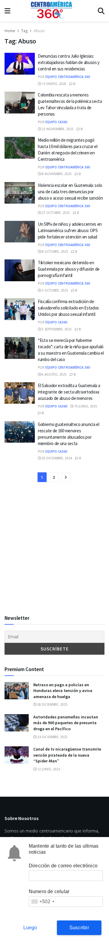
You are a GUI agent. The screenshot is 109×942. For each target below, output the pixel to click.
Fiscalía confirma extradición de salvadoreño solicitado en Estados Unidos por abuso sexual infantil (68, 308)
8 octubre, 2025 (54, 251)
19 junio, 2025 (85, 406)
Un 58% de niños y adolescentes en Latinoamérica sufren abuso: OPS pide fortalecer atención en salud (70, 230)
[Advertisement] (54, 548)
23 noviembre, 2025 (57, 129)
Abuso (39, 30)
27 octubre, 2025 (55, 213)
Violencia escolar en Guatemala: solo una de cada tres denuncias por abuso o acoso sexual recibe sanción (70, 191)
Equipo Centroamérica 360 (67, 77)
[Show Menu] (7, 11)
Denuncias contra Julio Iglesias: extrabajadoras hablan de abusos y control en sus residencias (69, 62)
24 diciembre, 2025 (52, 737)
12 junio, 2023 (48, 769)
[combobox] (42, 901)
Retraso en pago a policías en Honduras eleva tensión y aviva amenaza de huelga (62, 690)
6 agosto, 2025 (54, 374)
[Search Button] (101, 11)
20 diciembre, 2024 (56, 458)
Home (10, 30)
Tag (24, 30)
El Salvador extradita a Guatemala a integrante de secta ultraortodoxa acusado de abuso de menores (69, 392)
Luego (30, 927)
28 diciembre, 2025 (52, 704)
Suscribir (79, 927)
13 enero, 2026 (53, 84)
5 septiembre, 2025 (56, 329)
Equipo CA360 (56, 122)
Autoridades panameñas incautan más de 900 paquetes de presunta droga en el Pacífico (65, 722)
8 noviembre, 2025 (56, 174)
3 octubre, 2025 (54, 290)
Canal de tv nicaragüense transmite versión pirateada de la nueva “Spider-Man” (67, 755)
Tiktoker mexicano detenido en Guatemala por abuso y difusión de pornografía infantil (69, 269)
